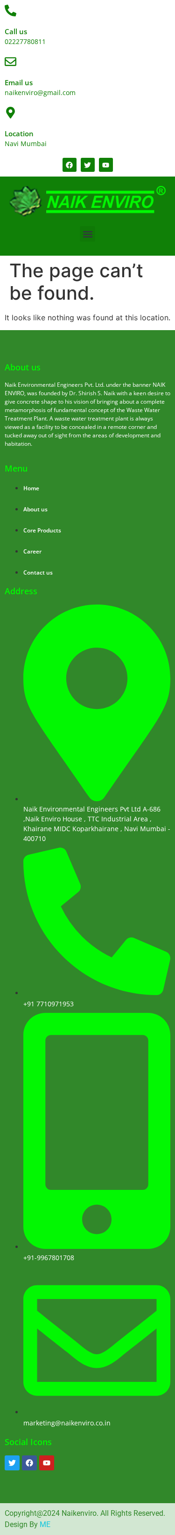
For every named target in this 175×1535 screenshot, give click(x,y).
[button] (87, 234)
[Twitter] (12, 1462)
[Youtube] (46, 1462)
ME (45, 1524)
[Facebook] (29, 1462)
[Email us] (10, 61)
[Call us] (10, 10)
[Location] (10, 112)
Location (19, 133)
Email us (19, 82)
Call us (16, 31)
